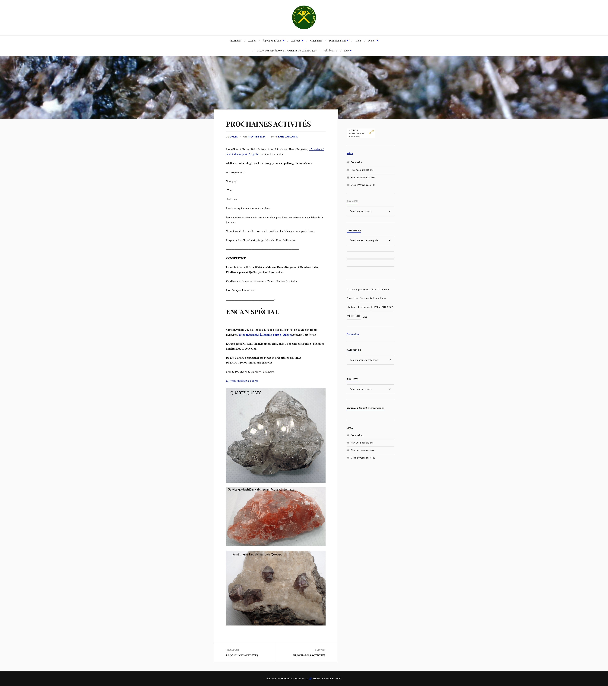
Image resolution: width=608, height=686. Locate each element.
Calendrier (316, 40)
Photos (372, 40)
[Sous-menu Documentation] (378, 298)
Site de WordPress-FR (363, 184)
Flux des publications (362, 169)
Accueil (252, 40)
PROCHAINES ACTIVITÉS (268, 123)
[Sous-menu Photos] (356, 307)
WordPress (301, 678)
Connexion (357, 162)
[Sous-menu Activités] (389, 289)
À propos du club (272, 40)
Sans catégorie (288, 136)
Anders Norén (334, 678)
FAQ (346, 50)
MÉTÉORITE (330, 50)
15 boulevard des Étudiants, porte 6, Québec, (266, 334)
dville (234, 136)
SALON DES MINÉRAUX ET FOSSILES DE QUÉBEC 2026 (286, 50)
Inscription (235, 40)
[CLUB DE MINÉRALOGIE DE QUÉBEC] (304, 17)
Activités (295, 40)
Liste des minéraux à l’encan (242, 380)
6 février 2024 (256, 136)
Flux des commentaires (363, 177)
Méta (350, 153)
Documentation (337, 40)
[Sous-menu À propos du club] (376, 289)
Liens (358, 40)
